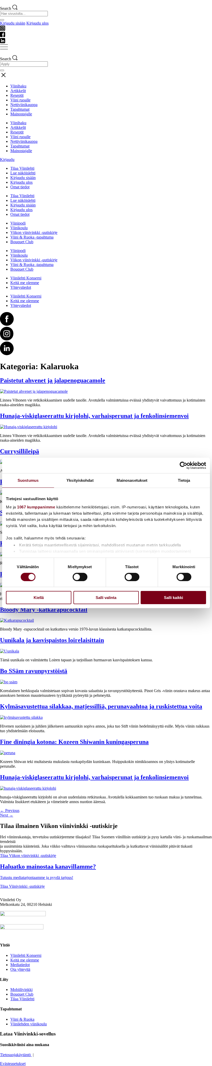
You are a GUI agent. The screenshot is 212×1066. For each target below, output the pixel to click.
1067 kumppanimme (36, 507)
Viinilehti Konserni (25, 278)
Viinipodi (18, 223)
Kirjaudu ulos (37, 23)
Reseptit (17, 95)
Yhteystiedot (20, 287)
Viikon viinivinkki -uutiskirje (33, 232)
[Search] (2, 20)
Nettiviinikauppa (23, 104)
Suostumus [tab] (28, 480)
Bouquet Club (21, 242)
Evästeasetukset (13, 1063)
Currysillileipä (19, 451)
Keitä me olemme (24, 282)
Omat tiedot (19, 187)
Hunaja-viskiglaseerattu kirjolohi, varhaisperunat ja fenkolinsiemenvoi (94, 415)
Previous (9, 810)
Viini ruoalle (20, 100)
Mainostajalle (21, 114)
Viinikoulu (19, 228)
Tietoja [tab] (184, 480)
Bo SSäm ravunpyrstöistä (33, 671)
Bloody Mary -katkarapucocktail (43, 609)
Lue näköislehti (22, 173)
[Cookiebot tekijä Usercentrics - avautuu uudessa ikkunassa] (183, 465)
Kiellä (39, 597)
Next (6, 815)
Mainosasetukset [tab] (132, 480)
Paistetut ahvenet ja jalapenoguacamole (52, 380)
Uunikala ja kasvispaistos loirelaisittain (52, 640)
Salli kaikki (173, 597)
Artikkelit (18, 90)
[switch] (80, 577)
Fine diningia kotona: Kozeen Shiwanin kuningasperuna (74, 741)
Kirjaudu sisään (12, 23)
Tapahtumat (19, 109)
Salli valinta (106, 597)
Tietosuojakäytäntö (16, 1055)
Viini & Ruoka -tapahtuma (32, 237)
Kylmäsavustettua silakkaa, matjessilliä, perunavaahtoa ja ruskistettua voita (101, 706)
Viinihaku (18, 86)
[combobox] (24, 13)
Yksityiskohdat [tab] (79, 480)
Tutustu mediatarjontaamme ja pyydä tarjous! (36, 877)
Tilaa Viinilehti (22, 168)
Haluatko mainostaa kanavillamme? (48, 866)
